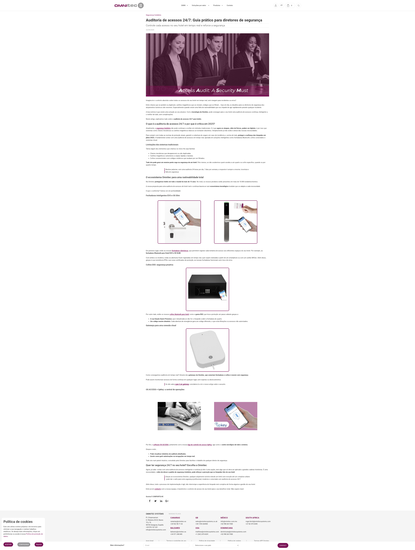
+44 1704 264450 (202, 524)
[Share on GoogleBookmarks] (166, 501)
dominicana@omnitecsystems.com (231, 532)
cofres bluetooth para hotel (179, 314)
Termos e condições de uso (176, 541)
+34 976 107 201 (152, 527)
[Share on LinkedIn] (161, 501)
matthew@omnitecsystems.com (206, 532)
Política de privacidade (207, 541)
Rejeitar (39, 544)
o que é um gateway (182, 384)
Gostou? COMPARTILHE (154, 497)
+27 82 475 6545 (251, 524)
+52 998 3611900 (227, 524)
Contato (230, 5)
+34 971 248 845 (176, 534)
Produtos (216, 5)
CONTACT (283, 545)
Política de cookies (234, 541)
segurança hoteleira (163, 128)
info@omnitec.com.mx (229, 521)
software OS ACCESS (160, 445)
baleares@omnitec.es (178, 532)
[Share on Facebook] (149, 501)
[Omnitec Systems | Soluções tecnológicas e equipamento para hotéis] (129, 5)
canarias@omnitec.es (178, 521)
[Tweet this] (155, 501)
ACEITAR (8, 544)
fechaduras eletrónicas (180, 251)
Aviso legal (149, 541)
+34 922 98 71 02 (176, 524)
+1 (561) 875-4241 (202, 534)
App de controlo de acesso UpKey (200, 445)
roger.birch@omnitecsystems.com (256, 521)
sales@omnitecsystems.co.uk (206, 521)
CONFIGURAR (24, 544)
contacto (158, 489)
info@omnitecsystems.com (155, 530)
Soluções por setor (199, 5)
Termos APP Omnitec (261, 541)
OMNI (183, 5)
